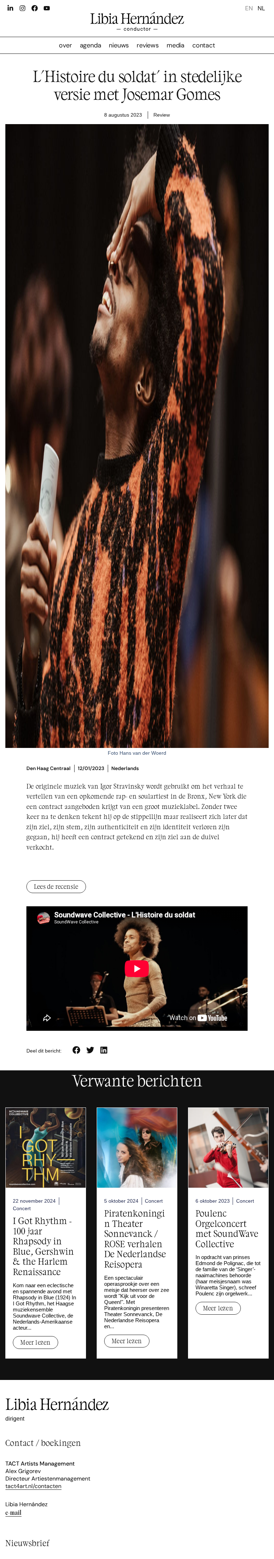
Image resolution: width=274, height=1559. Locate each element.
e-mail (13, 1512)
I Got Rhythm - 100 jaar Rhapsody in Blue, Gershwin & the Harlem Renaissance (43, 1246)
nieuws (119, 45)
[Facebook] (34, 8)
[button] (76, 1050)
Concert (22, 1208)
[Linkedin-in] (10, 8)
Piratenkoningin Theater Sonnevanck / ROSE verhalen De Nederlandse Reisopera (135, 1238)
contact (203, 45)
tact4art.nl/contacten (33, 1486)
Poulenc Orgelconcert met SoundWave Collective (227, 1228)
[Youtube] (47, 8)
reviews (148, 45)
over (65, 45)
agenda (90, 45)
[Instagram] (22, 8)
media (175, 45)
